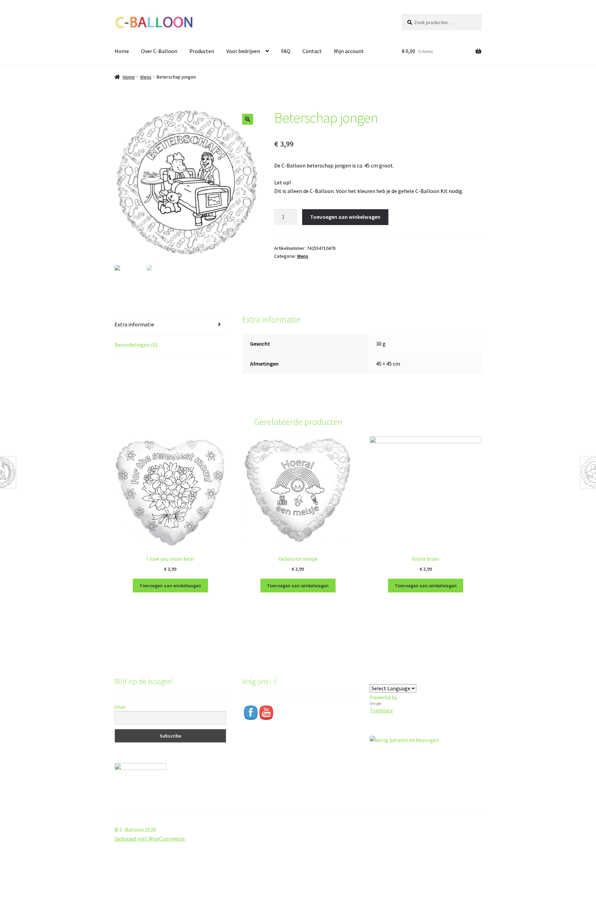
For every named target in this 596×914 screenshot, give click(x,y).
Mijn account (349, 51)
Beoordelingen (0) (136, 344)
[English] (382, 678)
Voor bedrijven (243, 51)
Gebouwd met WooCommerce (150, 838)
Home (122, 51)
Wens (145, 77)
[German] (390, 678)
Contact (312, 51)
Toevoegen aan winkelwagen (345, 216)
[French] (398, 678)
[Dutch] (373, 678)
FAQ (285, 51)
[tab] (170, 325)
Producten (201, 51)
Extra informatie (134, 324)
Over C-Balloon (159, 51)
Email (120, 707)
